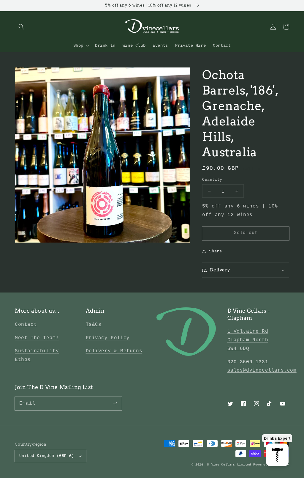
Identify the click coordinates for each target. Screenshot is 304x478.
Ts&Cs (94, 324)
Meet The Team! (37, 338)
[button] (21, 26)
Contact (26, 324)
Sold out (246, 232)
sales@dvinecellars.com (262, 370)
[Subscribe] (115, 403)
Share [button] (215, 251)
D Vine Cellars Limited (229, 464)
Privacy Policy (108, 338)
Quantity (212, 179)
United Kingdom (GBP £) (46, 456)
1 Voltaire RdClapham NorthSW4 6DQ (247, 340)
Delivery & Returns (114, 351)
